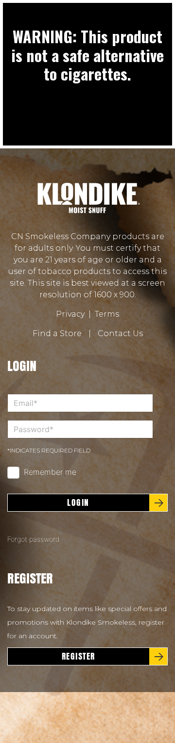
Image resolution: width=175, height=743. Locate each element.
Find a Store (57, 333)
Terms (107, 314)
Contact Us (120, 333)
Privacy (70, 314)
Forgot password (33, 539)
